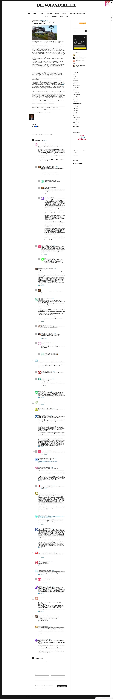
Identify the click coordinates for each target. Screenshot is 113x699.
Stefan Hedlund (76, 122)
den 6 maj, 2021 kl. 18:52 (48, 578)
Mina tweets (75, 155)
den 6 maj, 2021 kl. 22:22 (50, 197)
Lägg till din (45, 140)
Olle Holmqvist (43, 166)
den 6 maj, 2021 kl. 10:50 (47, 371)
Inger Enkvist (75, 90)
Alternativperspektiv (41, 458)
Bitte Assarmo (75, 80)
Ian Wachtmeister (76, 87)
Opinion (34, 13)
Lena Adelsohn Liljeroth (77, 103)
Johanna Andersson (76, 94)
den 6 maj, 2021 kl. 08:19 (45, 415)
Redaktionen (34, 20)
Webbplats (37, 680)
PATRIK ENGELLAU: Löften (80, 60)
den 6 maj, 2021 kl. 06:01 (44, 143)
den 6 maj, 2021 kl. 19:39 (48, 615)
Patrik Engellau (45, 20)
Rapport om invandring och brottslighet (77, 13)
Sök (67, 16)
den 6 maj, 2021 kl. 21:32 (45, 626)
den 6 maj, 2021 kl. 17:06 (47, 342)
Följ (79, 48)
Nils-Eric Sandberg (76, 117)
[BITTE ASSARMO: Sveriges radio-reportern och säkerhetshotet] (111, 20)
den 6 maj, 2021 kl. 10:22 (48, 552)
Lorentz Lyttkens (76, 106)
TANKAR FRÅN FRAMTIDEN (78, 163)
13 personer (42, 285)
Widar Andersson (76, 126)
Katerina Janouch (76, 96)
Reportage (41, 13)
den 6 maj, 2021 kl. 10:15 (51, 166)
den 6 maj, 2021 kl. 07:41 (45, 391)
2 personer (45, 254)
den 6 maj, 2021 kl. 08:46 (45, 467)
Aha (38, 143)
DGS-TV (46, 16)
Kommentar (37, 663)
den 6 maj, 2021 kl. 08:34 (49, 458)
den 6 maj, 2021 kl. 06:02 (48, 268)
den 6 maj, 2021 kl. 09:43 (47, 528)
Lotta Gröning (75, 108)
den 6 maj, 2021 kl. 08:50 (50, 492)
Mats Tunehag (75, 110)
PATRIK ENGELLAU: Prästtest (81, 63)
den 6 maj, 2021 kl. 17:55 (50, 258)
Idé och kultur (49, 13)
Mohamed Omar (76, 113)
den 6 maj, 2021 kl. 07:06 (47, 360)
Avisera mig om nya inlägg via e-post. (42, 688)
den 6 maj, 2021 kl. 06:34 (47, 298)
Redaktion (57, 13)
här (63, 84)
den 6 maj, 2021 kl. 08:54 (43, 515)
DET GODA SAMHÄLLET (56, 5)
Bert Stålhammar (76, 76)
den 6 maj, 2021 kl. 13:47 (48, 333)
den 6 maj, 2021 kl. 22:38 (53, 353)
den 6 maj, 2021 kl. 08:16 (47, 408)
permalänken (50, 134)
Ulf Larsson (75, 124)
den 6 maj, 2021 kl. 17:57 (47, 586)
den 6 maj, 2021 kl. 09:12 (47, 325)
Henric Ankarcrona (76, 85)
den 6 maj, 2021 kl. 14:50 (48, 245)
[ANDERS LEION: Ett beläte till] (111, 19)
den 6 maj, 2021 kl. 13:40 (47, 570)
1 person (45, 373)
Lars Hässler (75, 101)
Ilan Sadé (74, 89)
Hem (29, 13)
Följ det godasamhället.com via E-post (79, 38)
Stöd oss (61, 16)
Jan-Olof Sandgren (76, 92)
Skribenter (65, 13)
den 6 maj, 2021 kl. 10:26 (50, 289)
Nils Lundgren (75, 115)
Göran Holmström (41, 268)
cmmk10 (42, 333)
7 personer (42, 321)
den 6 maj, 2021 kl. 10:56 (47, 485)
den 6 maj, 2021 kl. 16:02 (54, 187)
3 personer (45, 338)
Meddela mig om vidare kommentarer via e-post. (44, 685)
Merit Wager (75, 112)
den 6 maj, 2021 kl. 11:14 (46, 561)
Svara (50, 143)
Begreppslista (54, 16)
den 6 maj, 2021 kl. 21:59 (44, 639)
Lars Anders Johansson (77, 99)
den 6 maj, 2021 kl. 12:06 (52, 180)
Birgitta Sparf (75, 78)
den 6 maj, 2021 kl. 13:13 (47, 378)
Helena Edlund (75, 83)
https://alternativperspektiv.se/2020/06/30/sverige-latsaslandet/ (47, 461)
